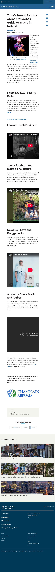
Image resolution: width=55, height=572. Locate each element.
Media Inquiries (4, 536)
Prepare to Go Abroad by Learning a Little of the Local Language (27, 470)
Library (3, 540)
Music (33, 427)
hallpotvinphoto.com (21, 59)
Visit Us (3, 538)
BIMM (9, 113)
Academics (5, 514)
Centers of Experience (33, 515)
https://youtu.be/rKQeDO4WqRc (17, 119)
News (2, 533)
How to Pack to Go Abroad (27, 452)
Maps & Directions (32, 536)
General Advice (11, 30)
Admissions (5, 517)
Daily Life (26, 427)
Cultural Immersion (15, 427)
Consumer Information (33, 543)
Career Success (6, 524)
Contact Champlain (32, 533)
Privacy (29, 539)
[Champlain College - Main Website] (7, 1)
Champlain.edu (49, 1)
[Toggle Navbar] (52, 6)
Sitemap (29, 546)
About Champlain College (34, 513)
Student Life (5, 521)
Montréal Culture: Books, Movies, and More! (27, 488)
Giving (29, 517)
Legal (29, 541)
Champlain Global (10, 6)
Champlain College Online (9, 528)
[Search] (48, 6)
